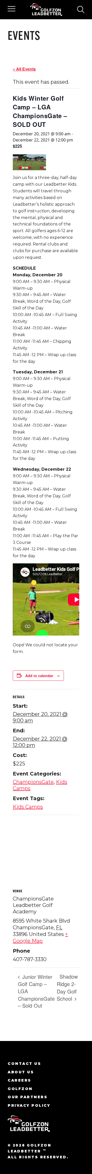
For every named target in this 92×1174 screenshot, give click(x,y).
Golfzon (20, 1088)
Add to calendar (39, 675)
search (80, 9)
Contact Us (24, 1063)
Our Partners (27, 1097)
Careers (19, 1080)
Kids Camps (28, 807)
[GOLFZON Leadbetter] (46, 9)
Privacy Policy (29, 1105)
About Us (21, 1072)
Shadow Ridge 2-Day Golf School (67, 987)
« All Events (24, 69)
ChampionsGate (33, 782)
